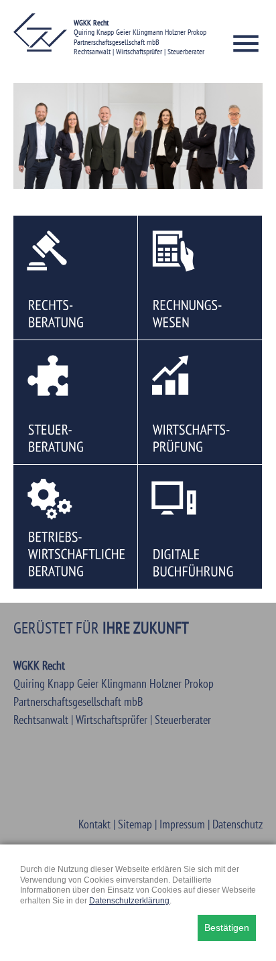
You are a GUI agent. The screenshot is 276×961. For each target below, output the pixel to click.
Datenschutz (237, 824)
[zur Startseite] (40, 47)
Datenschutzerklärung (129, 900)
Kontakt (94, 824)
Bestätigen (226, 927)
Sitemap (135, 824)
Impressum (182, 824)
